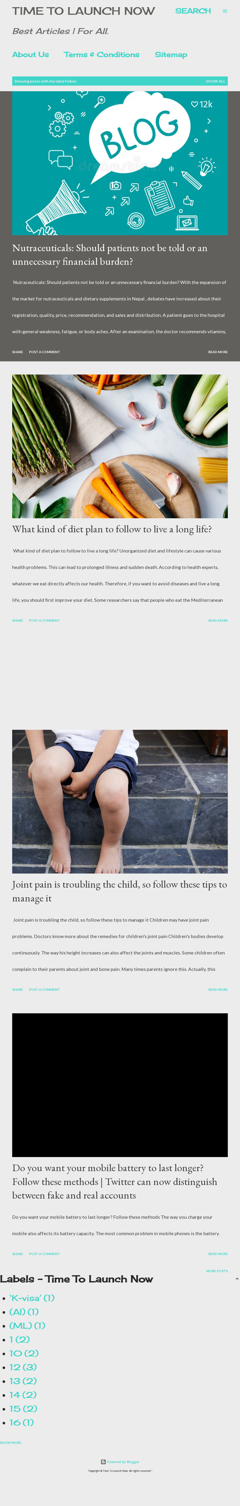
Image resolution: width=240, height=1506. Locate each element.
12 (21, 1367)
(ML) (25, 1326)
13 (21, 1381)
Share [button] (17, 352)
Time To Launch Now (83, 10)
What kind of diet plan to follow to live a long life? (112, 528)
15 (21, 1409)
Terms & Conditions (101, 54)
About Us (30, 54)
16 (19, 1422)
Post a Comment (44, 352)
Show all (215, 81)
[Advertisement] (120, 677)
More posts (217, 1271)
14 (21, 1395)
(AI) (22, 1312)
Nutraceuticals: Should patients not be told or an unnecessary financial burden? (110, 254)
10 (22, 1353)
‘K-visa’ (30, 1298)
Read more (218, 352)
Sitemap (171, 54)
